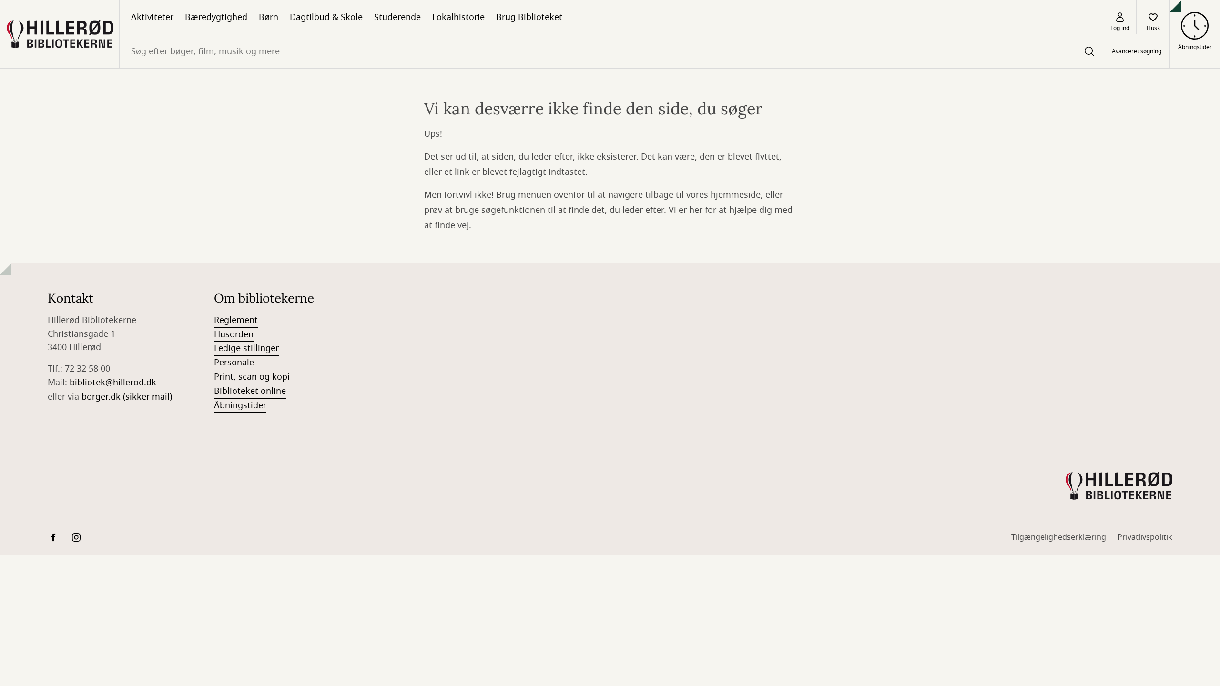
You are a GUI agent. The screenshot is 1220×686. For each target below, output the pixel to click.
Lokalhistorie (458, 17)
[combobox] (611, 51)
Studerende (397, 17)
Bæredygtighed (216, 17)
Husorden (234, 334)
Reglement (236, 320)
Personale (234, 362)
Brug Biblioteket (529, 17)
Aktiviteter (152, 17)
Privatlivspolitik (1145, 537)
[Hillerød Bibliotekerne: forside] (59, 34)
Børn (268, 17)
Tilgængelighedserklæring (1058, 537)
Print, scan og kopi (252, 377)
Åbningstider (240, 405)
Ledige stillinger (246, 348)
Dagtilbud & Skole (326, 17)
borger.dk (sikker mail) (126, 397)
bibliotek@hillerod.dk (113, 382)
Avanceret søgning (1136, 51)
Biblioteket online (250, 391)
